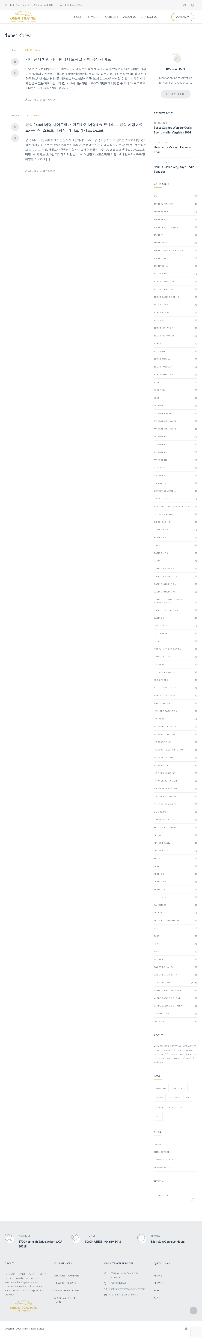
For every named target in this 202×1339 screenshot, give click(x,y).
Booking (161, 1088)
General (175, 664)
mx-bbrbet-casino (175, 788)
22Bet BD (175, 390)
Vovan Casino (175, 1013)
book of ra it (175, 537)
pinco (175, 858)
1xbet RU (175, 351)
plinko (175, 866)
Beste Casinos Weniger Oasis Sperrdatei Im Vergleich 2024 (173, 130)
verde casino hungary (175, 990)
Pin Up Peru (175, 850)
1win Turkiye (175, 258)
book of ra (175, 530)
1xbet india (175, 305)
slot (175, 936)
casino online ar (175, 592)
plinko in (175, 874)
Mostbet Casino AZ (175, 726)
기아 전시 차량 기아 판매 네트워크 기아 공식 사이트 (68, 59)
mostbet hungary (175, 734)
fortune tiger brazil (175, 649)
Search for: (163, 1195)
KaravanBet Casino (175, 688)
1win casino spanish (175, 227)
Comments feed (164, 1160)
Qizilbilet (175, 897)
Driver (160, 1097)
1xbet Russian (175, 367)
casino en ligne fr (175, 576)
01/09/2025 (32, 50)
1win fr (175, 235)
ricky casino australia (175, 920)
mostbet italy (175, 742)
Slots (175, 944)
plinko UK (175, 881)
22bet (175, 382)
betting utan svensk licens (175, 506)
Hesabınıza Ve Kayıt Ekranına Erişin (173, 150)
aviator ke (175, 444)
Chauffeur (175, 625)
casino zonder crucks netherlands (175, 601)
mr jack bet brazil (175, 781)
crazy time (175, 633)
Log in (158, 1144)
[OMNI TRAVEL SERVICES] (23, 16)
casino (175, 561)
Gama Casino (175, 656)
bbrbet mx (175, 498)
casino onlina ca (175, 584)
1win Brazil (175, 219)
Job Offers (175, 680)
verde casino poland (175, 998)
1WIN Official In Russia (175, 250)
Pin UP (175, 835)
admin (32, 100)
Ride (172, 1107)
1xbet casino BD (175, 289)
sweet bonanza (175, 967)
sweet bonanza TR (175, 975)
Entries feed (162, 1152)
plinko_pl (175, 889)
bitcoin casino (175, 514)
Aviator (175, 405)
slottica (175, 951)
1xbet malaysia (175, 328)
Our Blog (175, 812)
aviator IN (175, 436)
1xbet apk (175, 273)
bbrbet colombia (175, 491)
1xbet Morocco (175, 336)
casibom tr (175, 553)
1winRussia (175, 266)
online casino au (175, 796)
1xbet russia (175, 359)
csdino (175, 641)
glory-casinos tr (175, 672)
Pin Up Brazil (175, 843)
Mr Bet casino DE (175, 773)
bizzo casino (175, 522)
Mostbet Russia (175, 757)
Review (175, 913)
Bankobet (175, 475)
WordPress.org (164, 1167)
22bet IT (175, 398)
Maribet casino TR (175, 711)
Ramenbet (175, 905)
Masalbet (175, 719)
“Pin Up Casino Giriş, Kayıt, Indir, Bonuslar (174, 169)
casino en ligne (175, 568)
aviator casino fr (175, 429)
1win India (175, 242)
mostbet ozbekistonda (175, 750)
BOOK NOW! (183, 16)
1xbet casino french (175, 297)
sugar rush (175, 959)
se (175, 928)
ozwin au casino (175, 819)
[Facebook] (184, 5)
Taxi (158, 1116)
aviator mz (175, 452)
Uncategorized (175, 982)
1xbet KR (175, 320)
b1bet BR (175, 467)
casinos (175, 618)
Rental (160, 1107)
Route (183, 1107)
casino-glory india (175, 610)
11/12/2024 (32, 115)
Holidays (174, 1097)
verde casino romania (175, 1006)
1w (175, 196)
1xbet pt (175, 343)
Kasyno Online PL (175, 695)
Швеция (175, 1021)
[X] (15, 73)
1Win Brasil (175, 211)
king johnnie (175, 703)
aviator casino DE (175, 421)
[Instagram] (192, 5)
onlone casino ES (175, 804)
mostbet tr (175, 765)
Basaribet (175, 483)
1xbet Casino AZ (175, 281)
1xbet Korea (48, 100)
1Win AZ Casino (175, 204)
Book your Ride (175, 94)
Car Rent (175, 545)
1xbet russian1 (175, 374)
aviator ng (175, 460)
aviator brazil (175, 413)
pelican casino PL (175, 827)
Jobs (188, 1097)
